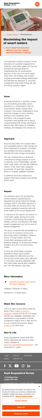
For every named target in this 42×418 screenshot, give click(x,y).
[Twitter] (10, 365)
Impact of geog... (13, 34)
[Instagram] (23, 365)
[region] (21, 400)
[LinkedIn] (28, 365)
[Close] (39, 386)
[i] (21, 29)
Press (6, 359)
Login (6, 356)
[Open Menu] (37, 4)
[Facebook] (4, 365)
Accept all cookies (21, 414)
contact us (8, 325)
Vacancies (28, 356)
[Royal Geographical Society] (10, 4)
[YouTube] (17, 365)
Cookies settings (21, 401)
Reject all (21, 407)
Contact (16, 356)
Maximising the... (27, 34)
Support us (17, 359)
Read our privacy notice (24, 396)
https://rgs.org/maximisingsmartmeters (18, 345)
